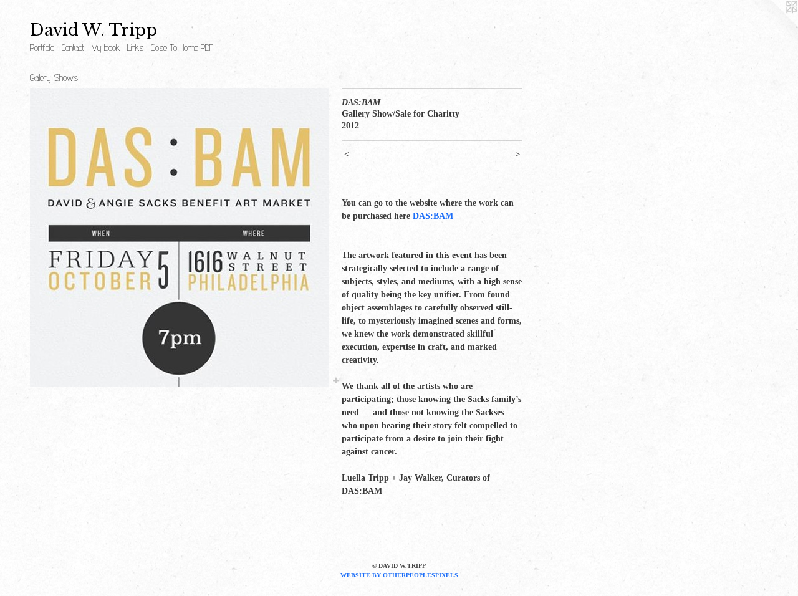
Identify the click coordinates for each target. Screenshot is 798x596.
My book (106, 48)
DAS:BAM (433, 216)
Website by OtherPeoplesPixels (399, 575)
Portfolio (42, 48)
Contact (73, 48)
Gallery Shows (54, 78)
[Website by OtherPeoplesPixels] (773, 25)
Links (135, 48)
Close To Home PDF (182, 48)
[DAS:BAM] (179, 237)
